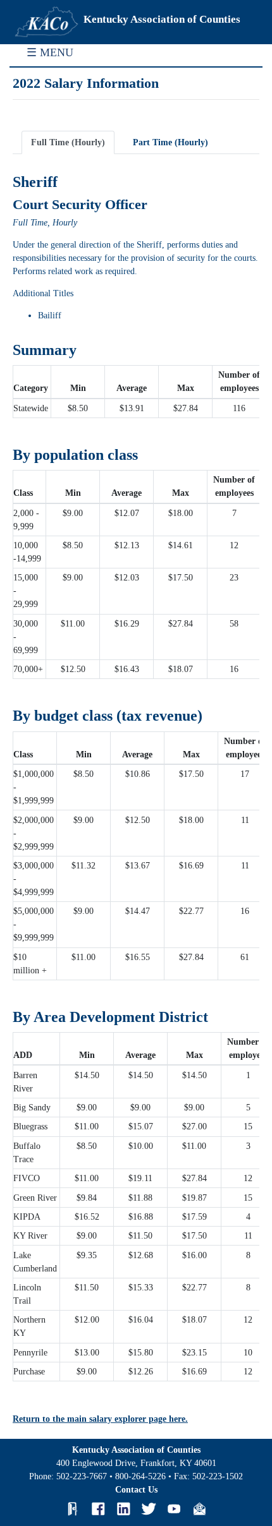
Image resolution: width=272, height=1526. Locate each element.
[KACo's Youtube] (174, 1509)
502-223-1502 (217, 1476)
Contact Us (136, 1489)
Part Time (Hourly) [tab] (170, 142)
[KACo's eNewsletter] (199, 1509)
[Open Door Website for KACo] (72, 1509)
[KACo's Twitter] (148, 1509)
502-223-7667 (81, 1476)
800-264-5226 (140, 1476)
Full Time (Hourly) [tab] (68, 142)
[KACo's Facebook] (98, 1509)
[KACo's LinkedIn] (123, 1509)
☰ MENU (50, 52)
